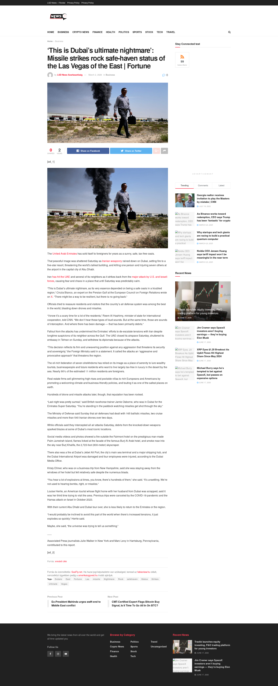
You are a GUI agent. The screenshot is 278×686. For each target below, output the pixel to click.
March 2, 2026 (95, 74)
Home (50, 32)
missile (96, 579)
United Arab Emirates (64, 253)
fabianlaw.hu (143, 571)
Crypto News (80, 32)
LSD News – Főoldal (56, 2)
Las (87, 579)
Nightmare (109, 579)
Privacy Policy (73, 2)
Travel (170, 32)
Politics (124, 32)
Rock (120, 579)
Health (110, 32)
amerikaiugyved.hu (88, 575)
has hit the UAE (61, 277)
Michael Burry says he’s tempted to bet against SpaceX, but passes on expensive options (210, 373)
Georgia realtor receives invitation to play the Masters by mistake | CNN (213, 198)
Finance (97, 32)
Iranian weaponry (112, 261)
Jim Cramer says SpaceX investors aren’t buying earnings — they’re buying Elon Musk (212, 332)
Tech (160, 32)
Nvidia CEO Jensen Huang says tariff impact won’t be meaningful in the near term (212, 254)
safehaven (132, 579)
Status (144, 579)
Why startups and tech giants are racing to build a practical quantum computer (213, 235)
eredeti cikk (61, 561)
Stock (149, 32)
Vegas (64, 583)
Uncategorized (159, 646)
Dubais (58, 579)
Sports (137, 32)
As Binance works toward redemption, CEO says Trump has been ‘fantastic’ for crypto (213, 217)
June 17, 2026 (185, 317)
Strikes (155, 579)
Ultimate (53, 583)
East (68, 579)
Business (63, 32)
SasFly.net (76, 571)
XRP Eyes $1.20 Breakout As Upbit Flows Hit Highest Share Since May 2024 (213, 353)
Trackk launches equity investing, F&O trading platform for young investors (200, 311)
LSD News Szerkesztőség (70, 74)
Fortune (78, 579)
